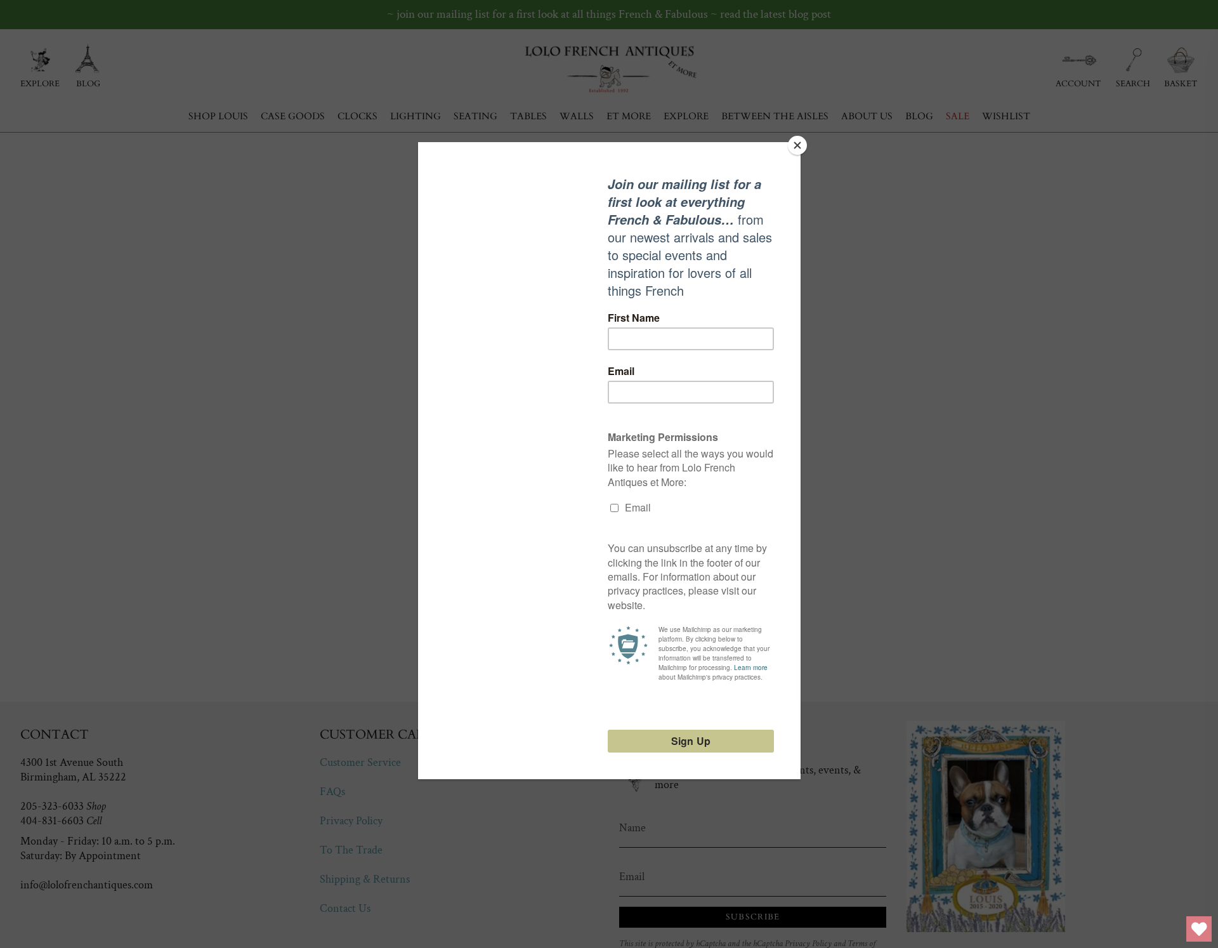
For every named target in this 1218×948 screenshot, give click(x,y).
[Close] (797, 145)
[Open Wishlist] (1199, 929)
